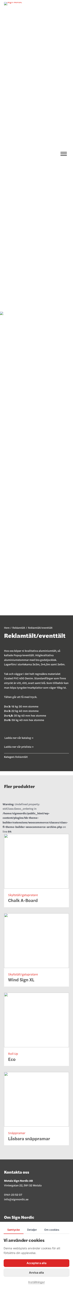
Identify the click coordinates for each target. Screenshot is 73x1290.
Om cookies (51, 1229)
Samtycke (13, 1229)
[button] (18, 737)
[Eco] (36, 1019)
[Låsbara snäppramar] (36, 1099)
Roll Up (13, 1053)
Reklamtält (18, 628)
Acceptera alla (36, 1263)
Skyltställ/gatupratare (23, 895)
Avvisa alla (36, 1272)
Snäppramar (16, 1133)
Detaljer (32, 1229)
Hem (7, 628)
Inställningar (36, 1282)
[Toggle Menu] (63, 154)
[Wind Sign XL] (36, 940)
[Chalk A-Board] (36, 860)
